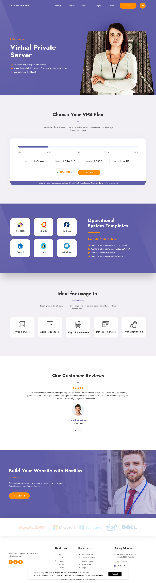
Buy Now (89, 172)
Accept (115, 574)
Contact (111, 5)
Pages (98, 5)
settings (99, 575)
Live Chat (128, 5)
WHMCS (84, 5)
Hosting (58, 5)
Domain (72, 5)
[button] (75, 430)
